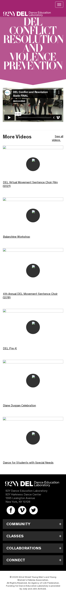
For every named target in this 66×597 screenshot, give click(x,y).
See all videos (57, 138)
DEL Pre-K (10, 348)
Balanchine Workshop (16, 236)
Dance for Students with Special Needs (28, 462)
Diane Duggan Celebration (19, 405)
